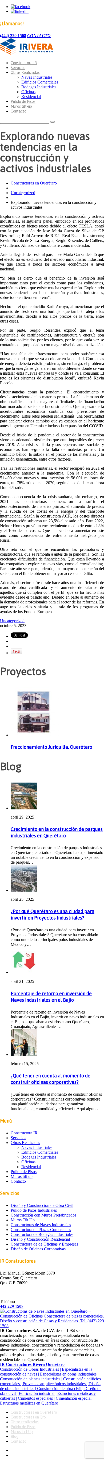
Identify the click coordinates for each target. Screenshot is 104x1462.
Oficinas (28, 91)
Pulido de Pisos (23, 101)
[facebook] (20, 6)
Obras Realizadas (25, 72)
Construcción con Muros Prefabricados (43, 1215)
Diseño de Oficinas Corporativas (38, 1249)
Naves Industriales (36, 77)
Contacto (18, 111)
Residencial (31, 96)
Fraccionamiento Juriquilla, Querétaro (51, 747)
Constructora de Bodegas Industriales (42, 1234)
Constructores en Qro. (29, 1417)
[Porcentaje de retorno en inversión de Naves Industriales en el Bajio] (24, 972)
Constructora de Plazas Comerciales (41, 1229)
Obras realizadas (25, 1422)
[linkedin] (20, 11)
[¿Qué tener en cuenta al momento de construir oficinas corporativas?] (24, 1054)
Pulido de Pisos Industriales (34, 1210)
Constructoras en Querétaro (34, 183)
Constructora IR (24, 63)
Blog (14, 1436)
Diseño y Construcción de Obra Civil (42, 1205)
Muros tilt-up (21, 106)
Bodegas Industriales (38, 87)
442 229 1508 (11, 1306)
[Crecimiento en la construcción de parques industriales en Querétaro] (24, 808)
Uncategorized (23, 192)
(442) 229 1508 (13, 35)
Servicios (18, 68)
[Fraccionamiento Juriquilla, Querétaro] (35, 735)
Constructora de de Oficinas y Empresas (44, 1244)
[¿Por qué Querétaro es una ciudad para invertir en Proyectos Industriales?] (24, 890)
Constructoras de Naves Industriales (41, 1224)
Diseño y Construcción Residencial (40, 1239)
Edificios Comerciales (39, 82)
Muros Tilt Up (23, 1220)
